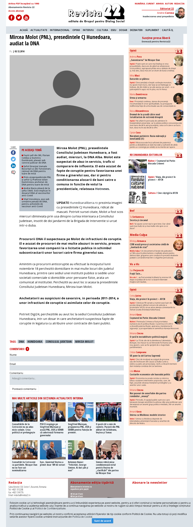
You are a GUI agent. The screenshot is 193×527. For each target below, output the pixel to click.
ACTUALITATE (38, 30)
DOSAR (123, 30)
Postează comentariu (24, 389)
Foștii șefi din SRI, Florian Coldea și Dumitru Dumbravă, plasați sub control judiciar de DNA (36, 159)
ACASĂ (24, 30)
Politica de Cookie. (82, 516)
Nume (13, 354)
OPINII (76, 30)
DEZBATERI (136, 30)
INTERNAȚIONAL (60, 30)
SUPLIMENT (152, 30)
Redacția (179, 3)
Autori (169, 3)
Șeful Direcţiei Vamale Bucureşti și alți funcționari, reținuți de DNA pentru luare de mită (36, 170)
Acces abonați (16, 11)
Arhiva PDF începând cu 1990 (23, 3)
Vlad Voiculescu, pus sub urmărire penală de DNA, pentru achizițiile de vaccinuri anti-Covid (35, 203)
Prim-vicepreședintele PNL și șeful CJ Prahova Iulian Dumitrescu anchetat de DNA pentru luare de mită (36, 181)
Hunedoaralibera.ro (84, 203)
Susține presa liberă (156, 39)
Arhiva (160, 3)
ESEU (113, 30)
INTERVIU (88, 30)
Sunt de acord (102, 520)
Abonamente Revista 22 (21, 7)
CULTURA (102, 30)
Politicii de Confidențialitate (50, 508)
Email (13, 364)
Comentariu (16, 373)
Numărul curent (145, 3)
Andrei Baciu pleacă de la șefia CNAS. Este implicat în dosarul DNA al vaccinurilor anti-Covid (36, 192)
